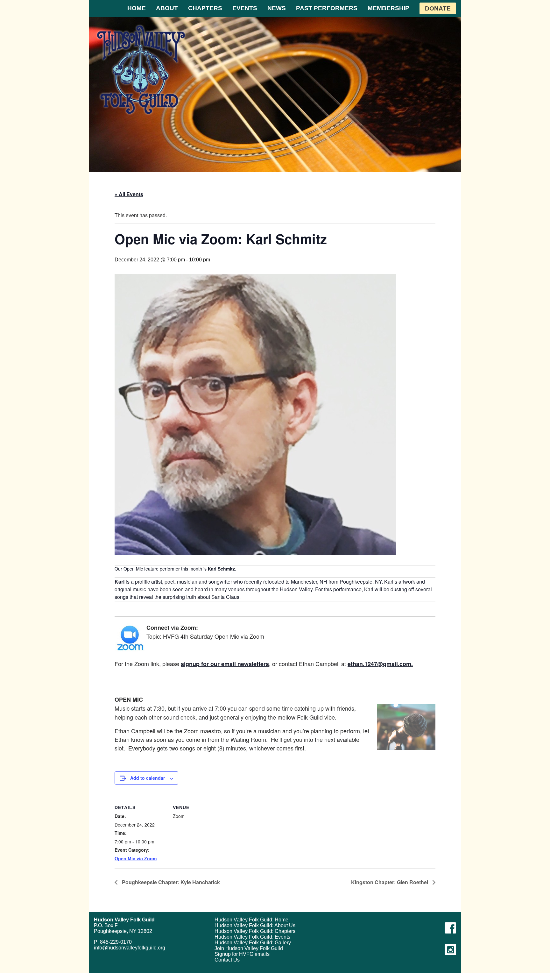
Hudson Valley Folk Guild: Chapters (255, 931)
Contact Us (227, 959)
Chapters (205, 8)
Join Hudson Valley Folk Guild (249, 948)
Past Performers (326, 8)
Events (244, 8)
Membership (388, 8)
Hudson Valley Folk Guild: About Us (255, 925)
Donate (438, 8)
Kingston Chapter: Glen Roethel (390, 882)
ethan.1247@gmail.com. (380, 664)
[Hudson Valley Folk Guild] (141, 69)
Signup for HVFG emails (242, 954)
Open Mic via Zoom (136, 858)
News (276, 8)
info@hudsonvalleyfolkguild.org (129, 947)
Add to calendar (147, 778)
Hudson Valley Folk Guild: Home (251, 919)
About (167, 8)
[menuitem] (136, 8)
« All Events (129, 194)
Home (136, 8)
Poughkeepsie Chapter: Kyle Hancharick (170, 882)
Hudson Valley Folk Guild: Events (252, 937)
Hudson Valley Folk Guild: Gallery (253, 942)
